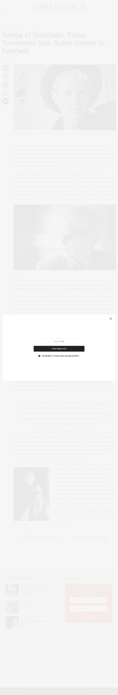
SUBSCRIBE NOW (59, 348)
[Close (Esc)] (111, 319)
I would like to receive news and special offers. (61, 356)
